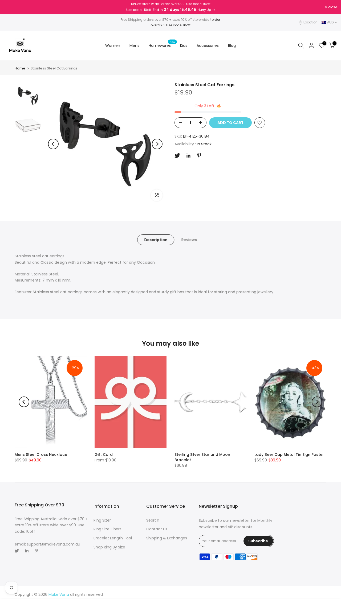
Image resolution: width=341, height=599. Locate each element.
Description (155, 239)
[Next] (157, 144)
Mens (134, 45)
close (11, 7)
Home (20, 68)
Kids (183, 45)
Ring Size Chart (107, 529)
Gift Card (104, 454)
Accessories (208, 45)
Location (310, 22)
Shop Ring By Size (109, 547)
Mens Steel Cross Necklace (41, 454)
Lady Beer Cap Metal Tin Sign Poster (289, 454)
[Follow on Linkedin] (188, 156)
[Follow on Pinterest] (199, 155)
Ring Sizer (102, 520)
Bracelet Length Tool (113, 538)
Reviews (189, 239)
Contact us (156, 529)
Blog (232, 45)
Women (112, 45)
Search (152, 520)
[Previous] (53, 144)
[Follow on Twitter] (177, 155)
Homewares (162, 45)
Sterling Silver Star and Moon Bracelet (202, 457)
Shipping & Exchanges (166, 538)
